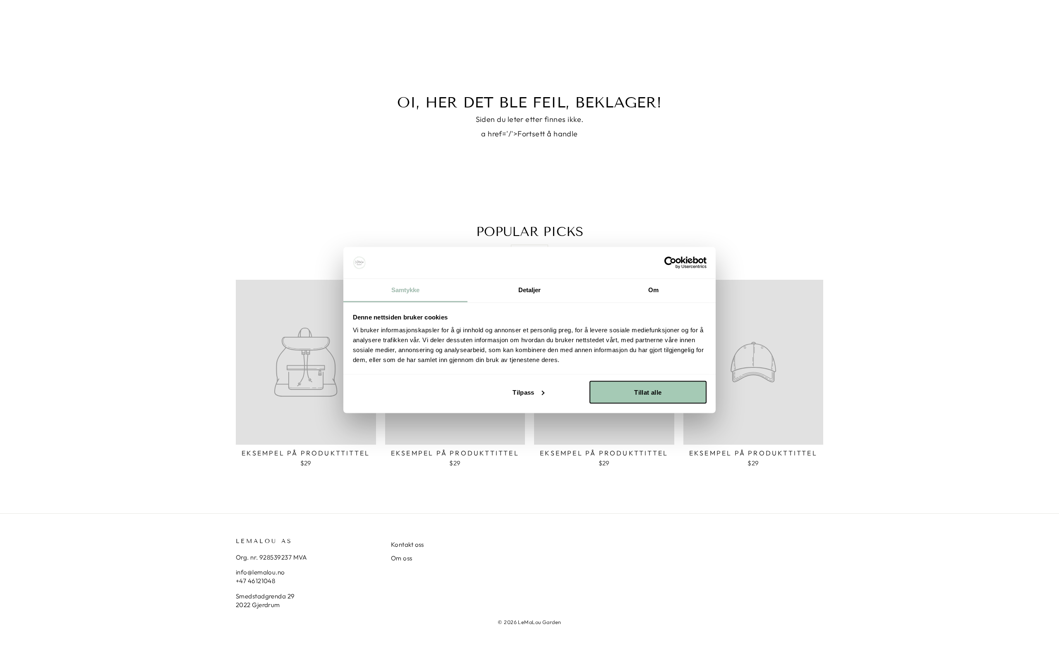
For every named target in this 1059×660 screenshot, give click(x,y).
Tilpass (523, 392)
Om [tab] (653, 289)
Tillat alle (647, 392)
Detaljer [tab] (529, 289)
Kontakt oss (407, 544)
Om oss (401, 558)
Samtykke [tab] (405, 289)
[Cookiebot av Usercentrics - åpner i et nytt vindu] (670, 263)
